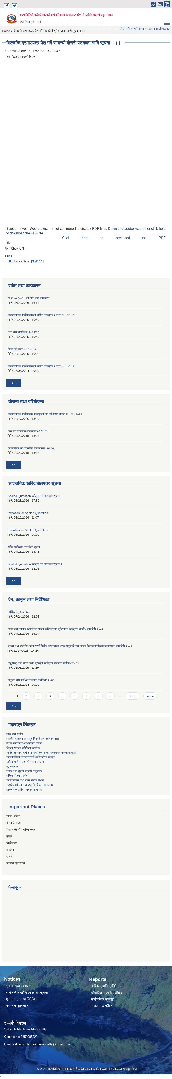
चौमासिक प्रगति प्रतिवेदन (108, 993)
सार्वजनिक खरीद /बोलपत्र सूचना (27, 993)
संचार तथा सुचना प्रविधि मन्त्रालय (24, 771)
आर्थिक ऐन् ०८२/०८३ (19, 612)
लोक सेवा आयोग (14, 734)
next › (132, 696)
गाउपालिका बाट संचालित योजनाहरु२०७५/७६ (31, 448)
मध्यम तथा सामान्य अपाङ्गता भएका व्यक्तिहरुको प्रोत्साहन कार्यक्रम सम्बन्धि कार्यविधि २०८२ (55, 629)
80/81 (9, 256)
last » (150, 696)
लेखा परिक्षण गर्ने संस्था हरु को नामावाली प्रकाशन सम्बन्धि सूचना (131, 28)
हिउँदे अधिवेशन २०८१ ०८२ (22, 349)
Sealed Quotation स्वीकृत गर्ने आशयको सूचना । (35, 564)
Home (6, 31)
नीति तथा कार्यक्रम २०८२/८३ (23, 332)
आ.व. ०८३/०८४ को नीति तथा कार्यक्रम (28, 298)
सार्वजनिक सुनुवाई (102, 999)
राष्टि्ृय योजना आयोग (16, 775)
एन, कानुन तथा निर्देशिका (22, 999)
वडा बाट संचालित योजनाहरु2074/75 (28, 431)
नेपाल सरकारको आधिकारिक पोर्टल (24, 743)
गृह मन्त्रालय (13, 766)
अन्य (14, 382)
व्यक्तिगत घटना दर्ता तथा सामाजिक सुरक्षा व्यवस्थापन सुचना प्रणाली (41, 752)
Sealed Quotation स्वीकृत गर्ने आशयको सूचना (34, 496)
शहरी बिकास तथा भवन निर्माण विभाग (25, 780)
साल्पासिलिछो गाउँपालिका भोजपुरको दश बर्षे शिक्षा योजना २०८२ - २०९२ (45, 414)
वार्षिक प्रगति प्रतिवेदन (106, 986)
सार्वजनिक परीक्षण (102, 1006)
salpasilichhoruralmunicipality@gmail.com (41, 1044)
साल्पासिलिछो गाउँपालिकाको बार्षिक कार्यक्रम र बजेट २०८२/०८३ (41, 315)
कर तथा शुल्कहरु (17, 1006)
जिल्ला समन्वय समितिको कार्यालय (23, 748)
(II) (57, 738)
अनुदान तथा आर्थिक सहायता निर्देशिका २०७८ (31, 680)
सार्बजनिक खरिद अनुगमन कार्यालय (24, 789)
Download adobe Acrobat (127, 228)
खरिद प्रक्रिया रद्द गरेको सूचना (24, 547)
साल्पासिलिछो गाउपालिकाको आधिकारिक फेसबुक (30, 757)
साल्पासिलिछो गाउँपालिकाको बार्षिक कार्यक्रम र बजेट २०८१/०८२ (41, 366)
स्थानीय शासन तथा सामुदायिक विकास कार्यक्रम (30, 738)
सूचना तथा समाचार (18, 986)
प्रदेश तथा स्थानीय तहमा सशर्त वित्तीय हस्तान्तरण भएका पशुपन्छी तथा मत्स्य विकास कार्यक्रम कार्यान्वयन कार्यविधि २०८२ (70, 646)
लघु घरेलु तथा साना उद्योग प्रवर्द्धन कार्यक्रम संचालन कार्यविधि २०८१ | (44, 663)
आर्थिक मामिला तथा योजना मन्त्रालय (25, 761)
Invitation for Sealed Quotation (28, 513)
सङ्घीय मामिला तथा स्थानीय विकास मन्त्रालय (29, 785)
